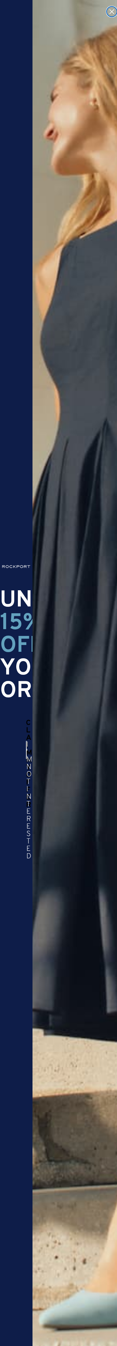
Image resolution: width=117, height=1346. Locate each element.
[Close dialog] (112, 11)
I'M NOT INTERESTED (26, 750)
